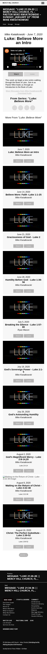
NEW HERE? (8, 600)
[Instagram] (7, 636)
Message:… (18, 24)
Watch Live (7, 620)
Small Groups (35, 614)
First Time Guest (8, 602)
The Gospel (6, 604)
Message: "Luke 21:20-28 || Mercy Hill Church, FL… (23, 577)
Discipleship (35, 606)
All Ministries (35, 602)
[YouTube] (10, 636)
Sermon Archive (8, 625)
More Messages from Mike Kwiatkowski (23, 91)
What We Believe (8, 613)
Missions (34, 610)
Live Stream (7, 623)
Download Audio (24, 93)
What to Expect (8, 611)
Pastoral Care (22, 620)
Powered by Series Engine (23, 562)
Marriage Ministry (37, 612)
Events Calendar (36, 608)
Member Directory (10, 629)
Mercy (10, 3)
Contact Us (6, 615)
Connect (35, 599)
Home (4, 24)
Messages (10, 24)
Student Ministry (37, 616)
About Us (6, 606)
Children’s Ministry (37, 604)
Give (31, 620)
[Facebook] (4, 636)
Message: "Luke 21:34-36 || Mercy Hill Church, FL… (21, 589)
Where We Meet (8, 609)
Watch (16, 74)
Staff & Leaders (22, 599)
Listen (32, 74)
